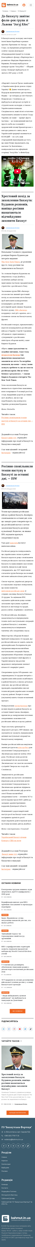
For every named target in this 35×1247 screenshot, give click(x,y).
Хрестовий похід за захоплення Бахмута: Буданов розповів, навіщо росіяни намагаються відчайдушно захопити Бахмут (15, 1081)
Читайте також (10, 1041)
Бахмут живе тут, (9, 438)
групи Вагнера (21, 706)
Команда (4, 1184)
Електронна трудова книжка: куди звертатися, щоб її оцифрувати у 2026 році (16, 891)
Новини (4, 1157)
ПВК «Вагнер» (21, 310)
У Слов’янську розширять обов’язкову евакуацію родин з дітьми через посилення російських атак (17, 968)
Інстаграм (5, 452)
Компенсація (5, 1164)
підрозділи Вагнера (10, 355)
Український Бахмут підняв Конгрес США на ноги (13, 839)
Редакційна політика (8, 1191)
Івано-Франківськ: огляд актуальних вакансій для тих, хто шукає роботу (16, 920)
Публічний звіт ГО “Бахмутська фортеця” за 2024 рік (16, 1203)
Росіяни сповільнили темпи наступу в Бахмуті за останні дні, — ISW (17, 420)
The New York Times (10, 262)
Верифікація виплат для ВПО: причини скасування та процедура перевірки (16, 904)
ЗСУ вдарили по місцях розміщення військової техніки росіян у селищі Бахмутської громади (17, 982)
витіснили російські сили (12, 591)
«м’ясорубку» (23, 747)
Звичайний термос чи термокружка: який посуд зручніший (12, 936)
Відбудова (5, 1168)
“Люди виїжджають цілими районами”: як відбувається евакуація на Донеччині (13, 997)
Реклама (4, 1171)
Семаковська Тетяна (12, 31)
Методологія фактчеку (9, 1195)
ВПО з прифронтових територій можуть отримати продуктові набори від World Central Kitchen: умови (16, 950)
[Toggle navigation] (31, 5)
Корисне (4, 1161)
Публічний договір (8, 1198)
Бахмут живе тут (9, 854)
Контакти (4, 1188)
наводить (14, 543)
